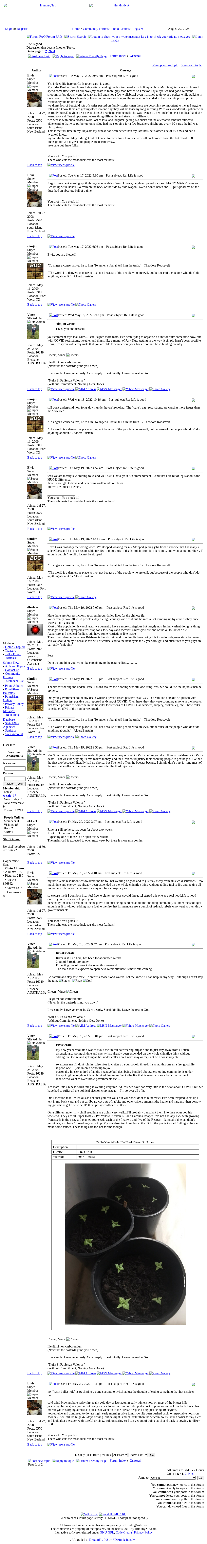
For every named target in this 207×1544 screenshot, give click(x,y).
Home (76, 28)
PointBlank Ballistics (11, 691)
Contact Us (12, 670)
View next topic (191, 65)
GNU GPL (107, 1532)
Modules (8, 643)
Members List (14, 681)
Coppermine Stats (11, 862)
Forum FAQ (54, 36)
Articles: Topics (15, 666)
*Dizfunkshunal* (124, 1539)
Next (52, 51)
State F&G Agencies (11, 725)
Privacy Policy (14, 704)
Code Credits (124, 1532)
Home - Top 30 (15, 647)
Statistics (10, 730)
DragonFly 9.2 (98, 1539)
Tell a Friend (13, 654)
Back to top (34, 165)
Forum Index (117, 55)
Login (9, 28)
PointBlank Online (11, 698)
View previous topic (165, 65)
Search (81, 36)
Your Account (14, 734)
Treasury (10, 650)
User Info (9, 745)
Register (22, 28)
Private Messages (9, 709)
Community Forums (96, 28)
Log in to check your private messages (165, 36)
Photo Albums (120, 28)
